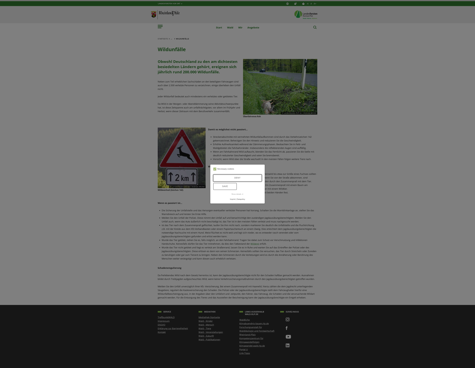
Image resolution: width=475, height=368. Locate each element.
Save (225, 186)
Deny (237, 178)
